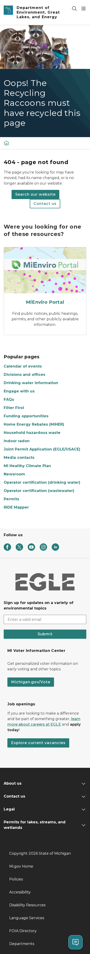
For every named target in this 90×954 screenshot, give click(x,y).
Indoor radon (17, 441)
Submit (45, 634)
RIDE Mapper (16, 507)
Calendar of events (23, 366)
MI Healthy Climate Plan (27, 466)
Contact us (45, 203)
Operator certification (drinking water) (42, 482)
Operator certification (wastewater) (39, 491)
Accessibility (20, 892)
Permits (11, 499)
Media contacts (19, 457)
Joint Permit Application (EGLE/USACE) (42, 449)
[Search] (74, 8)
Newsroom (14, 474)
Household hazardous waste (32, 432)
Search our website (35, 194)
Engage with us (19, 391)
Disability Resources (27, 905)
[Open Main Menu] (83, 8)
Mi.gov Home (21, 866)
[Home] (6, 142)
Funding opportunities (26, 416)
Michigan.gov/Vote (30, 682)
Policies (16, 879)
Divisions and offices (24, 374)
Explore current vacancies (38, 743)
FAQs (9, 399)
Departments (21, 944)
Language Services (26, 918)
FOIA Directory (23, 931)
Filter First (14, 408)
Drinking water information (31, 383)
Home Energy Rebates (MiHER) (34, 424)
